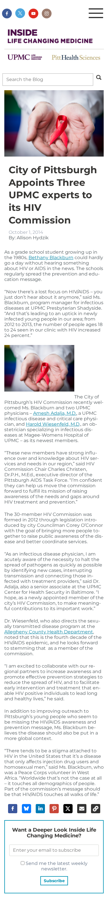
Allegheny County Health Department (48, 632)
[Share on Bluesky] (26, 808)
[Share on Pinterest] (54, 808)
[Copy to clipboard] (95, 808)
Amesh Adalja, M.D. (54, 413)
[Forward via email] (81, 808)
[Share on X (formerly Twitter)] (68, 808)
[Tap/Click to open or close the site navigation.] (96, 13)
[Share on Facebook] (12, 808)
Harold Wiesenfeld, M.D (52, 424)
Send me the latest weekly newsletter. (56, 866)
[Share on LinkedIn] (40, 808)
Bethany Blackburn (51, 257)
